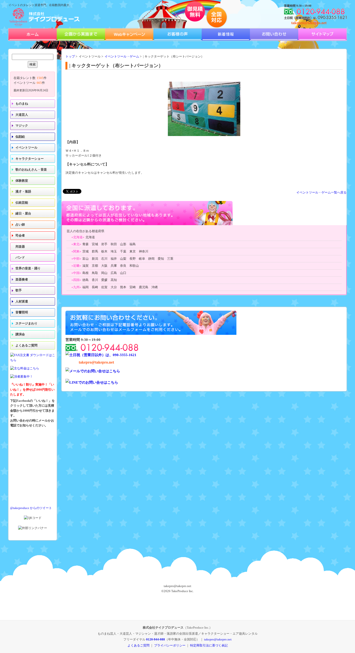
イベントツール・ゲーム (122, 56)
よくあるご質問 (26, 345)
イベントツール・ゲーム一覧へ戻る (321, 192)
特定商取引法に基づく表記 (209, 645)
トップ (70, 56)
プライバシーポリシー (169, 645)
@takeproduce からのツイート (31, 508)
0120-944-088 (155, 639)
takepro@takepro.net (309, 23)
